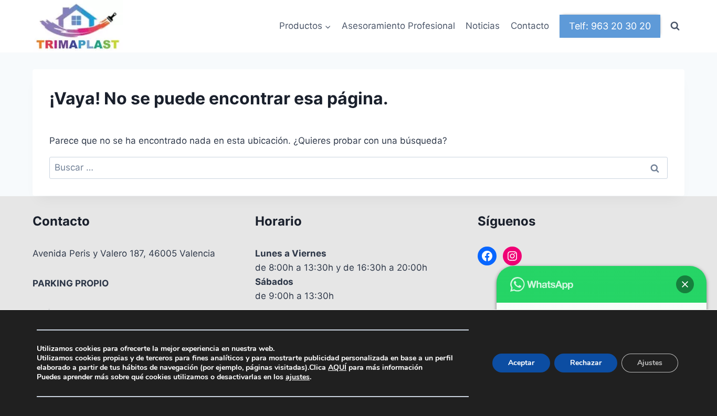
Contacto (530, 25)
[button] (685, 284)
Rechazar (586, 363)
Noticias (483, 25)
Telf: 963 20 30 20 (610, 25)
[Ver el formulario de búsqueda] (675, 26)
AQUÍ (337, 367)
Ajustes (649, 363)
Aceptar (521, 363)
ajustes (298, 377)
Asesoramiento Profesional (398, 25)
